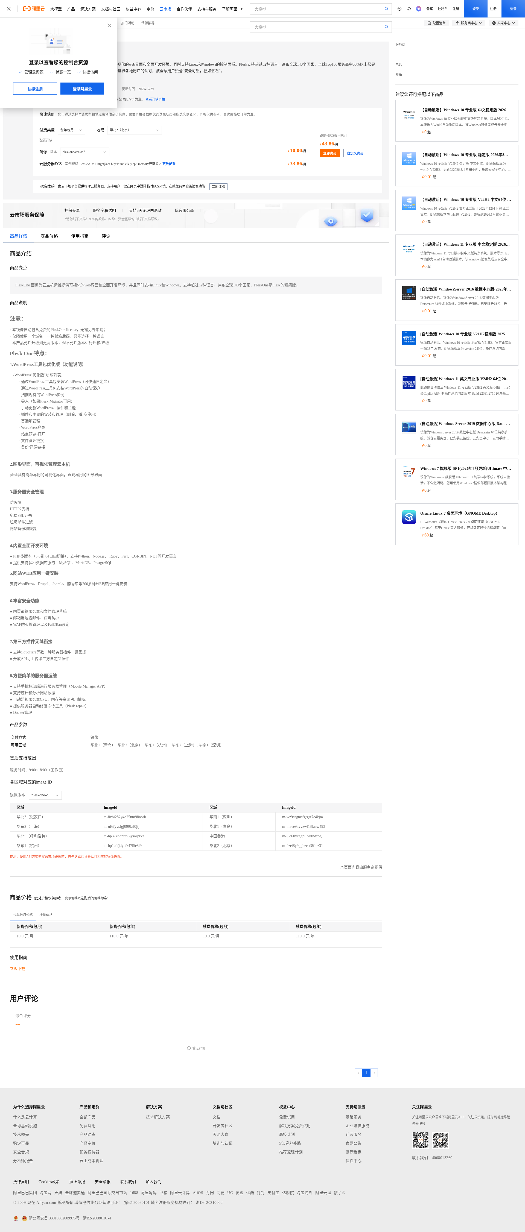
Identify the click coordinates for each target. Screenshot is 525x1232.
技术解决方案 (158, 1117)
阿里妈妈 (149, 1193)
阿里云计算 (180, 1193)
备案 (429, 8)
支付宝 (273, 1193)
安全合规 (21, 1152)
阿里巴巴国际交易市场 (107, 1193)
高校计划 (287, 1135)
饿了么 (340, 1193)
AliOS (198, 1193)
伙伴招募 (147, 22)
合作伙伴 (184, 8)
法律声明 (21, 1182)
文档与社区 (110, 8)
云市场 (165, 8)
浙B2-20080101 (136, 1203)
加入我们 (154, 1182)
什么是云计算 (25, 1117)
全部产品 (87, 1117)
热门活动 (127, 22)
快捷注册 (35, 89)
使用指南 (80, 236)
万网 (210, 1193)
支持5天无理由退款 (145, 211)
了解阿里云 (231, 8)
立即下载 (17, 969)
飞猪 (163, 1193)
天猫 (58, 1193)
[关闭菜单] (9, 8)
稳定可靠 (21, 1143)
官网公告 (353, 1143)
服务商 (400, 45)
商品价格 (49, 236)
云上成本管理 (91, 1161)
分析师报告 (23, 1161)
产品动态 (87, 1135)
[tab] (23, 915)
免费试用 (87, 1126)
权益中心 (133, 8)
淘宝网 (46, 1193)
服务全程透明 (104, 211)
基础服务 (353, 1117)
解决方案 (88, 8)
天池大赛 (221, 1135)
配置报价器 (90, 1152)
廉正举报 (77, 1182)
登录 (475, 8)
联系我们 (128, 1182)
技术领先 (21, 1135)
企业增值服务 (357, 1126)
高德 (220, 1193)
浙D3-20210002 (209, 1203)
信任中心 (353, 1161)
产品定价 (87, 1143)
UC (230, 1193)
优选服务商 (184, 211)
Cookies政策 (49, 1182)
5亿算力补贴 (290, 1143)
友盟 (239, 1193)
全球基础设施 (25, 1126)
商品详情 (18, 236)
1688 (134, 1193)
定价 (150, 8)
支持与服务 (207, 8)
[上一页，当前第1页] (358, 1073)
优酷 (250, 1193)
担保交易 (72, 211)
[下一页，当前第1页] (374, 1073)
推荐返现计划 (291, 1152)
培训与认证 (223, 1143)
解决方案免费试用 (295, 1126)
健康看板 (353, 1152)
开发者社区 (223, 1126)
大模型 (56, 8)
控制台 (443, 8)
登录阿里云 (82, 88)
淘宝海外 (305, 1193)
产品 (71, 8)
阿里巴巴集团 (25, 1193)
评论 (106, 236)
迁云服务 (353, 1135)
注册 (456, 8)
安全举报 (103, 1182)
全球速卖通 (75, 1193)
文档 (217, 1117)
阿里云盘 (323, 1193)
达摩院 (288, 1193)
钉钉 (261, 1193)
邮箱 (398, 75)
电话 (398, 65)
